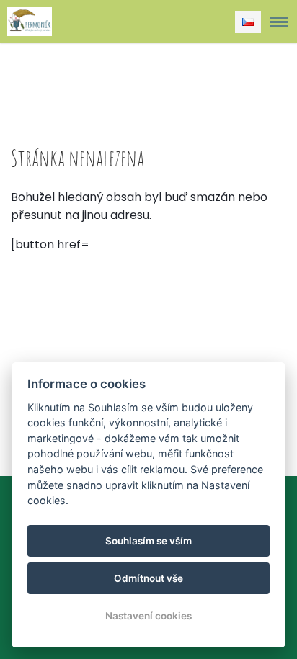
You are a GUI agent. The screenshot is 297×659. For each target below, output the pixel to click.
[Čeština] (248, 22)
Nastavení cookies (148, 616)
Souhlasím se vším (148, 541)
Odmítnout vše (148, 578)
